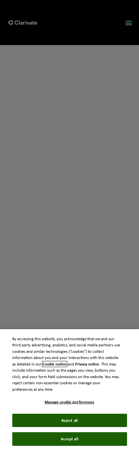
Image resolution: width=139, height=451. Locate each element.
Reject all (69, 420)
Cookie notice (55, 364)
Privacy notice (87, 364)
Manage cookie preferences (69, 401)
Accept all (69, 438)
